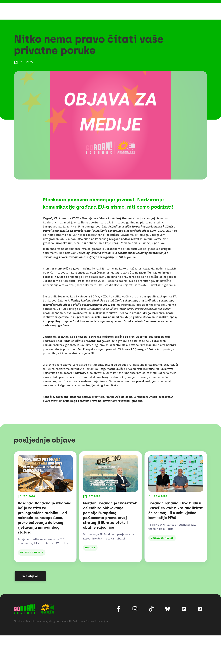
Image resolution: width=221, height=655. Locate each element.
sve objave (30, 576)
